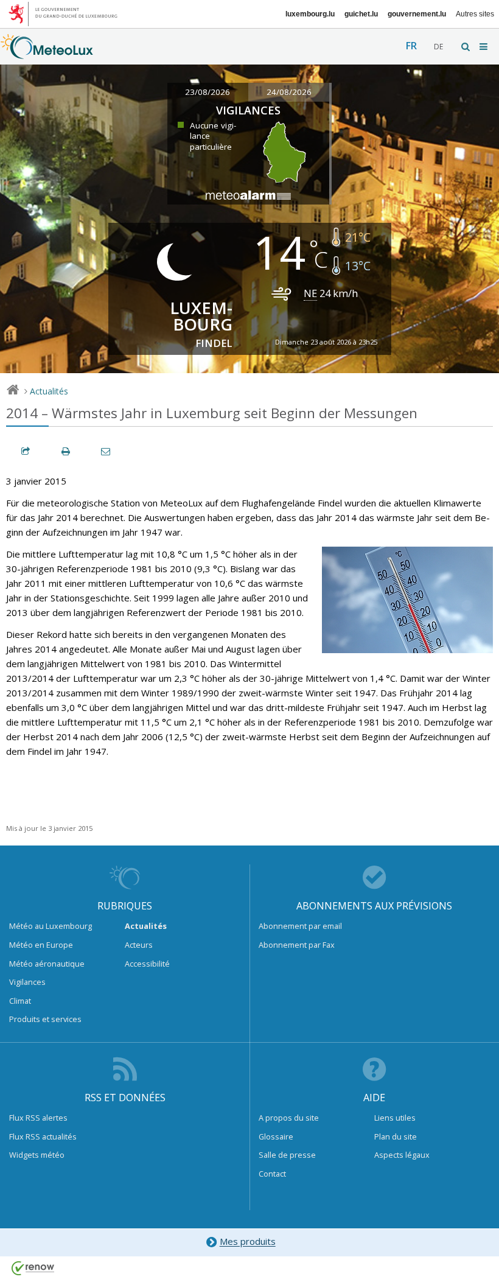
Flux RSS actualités (43, 1136)
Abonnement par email (300, 925)
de (438, 46)
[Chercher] (466, 46)
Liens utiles (395, 1117)
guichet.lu (361, 14)
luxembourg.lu (310, 14)
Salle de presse (287, 1154)
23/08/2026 (207, 91)
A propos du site (289, 1117)
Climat (20, 1000)
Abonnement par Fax (297, 944)
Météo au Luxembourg (50, 925)
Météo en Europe (41, 944)
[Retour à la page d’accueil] (47, 53)
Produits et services (45, 1019)
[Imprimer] (66, 451)
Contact (272, 1173)
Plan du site (395, 1136)
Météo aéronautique (47, 963)
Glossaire (276, 1136)
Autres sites (475, 14)
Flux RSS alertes (38, 1117)
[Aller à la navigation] (484, 46)
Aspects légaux (402, 1154)
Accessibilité (147, 963)
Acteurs (139, 944)
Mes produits (248, 1242)
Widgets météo (37, 1154)
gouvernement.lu (417, 14)
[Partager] (26, 451)
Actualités (49, 391)
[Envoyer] (106, 451)
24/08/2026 (289, 91)
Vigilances (27, 981)
